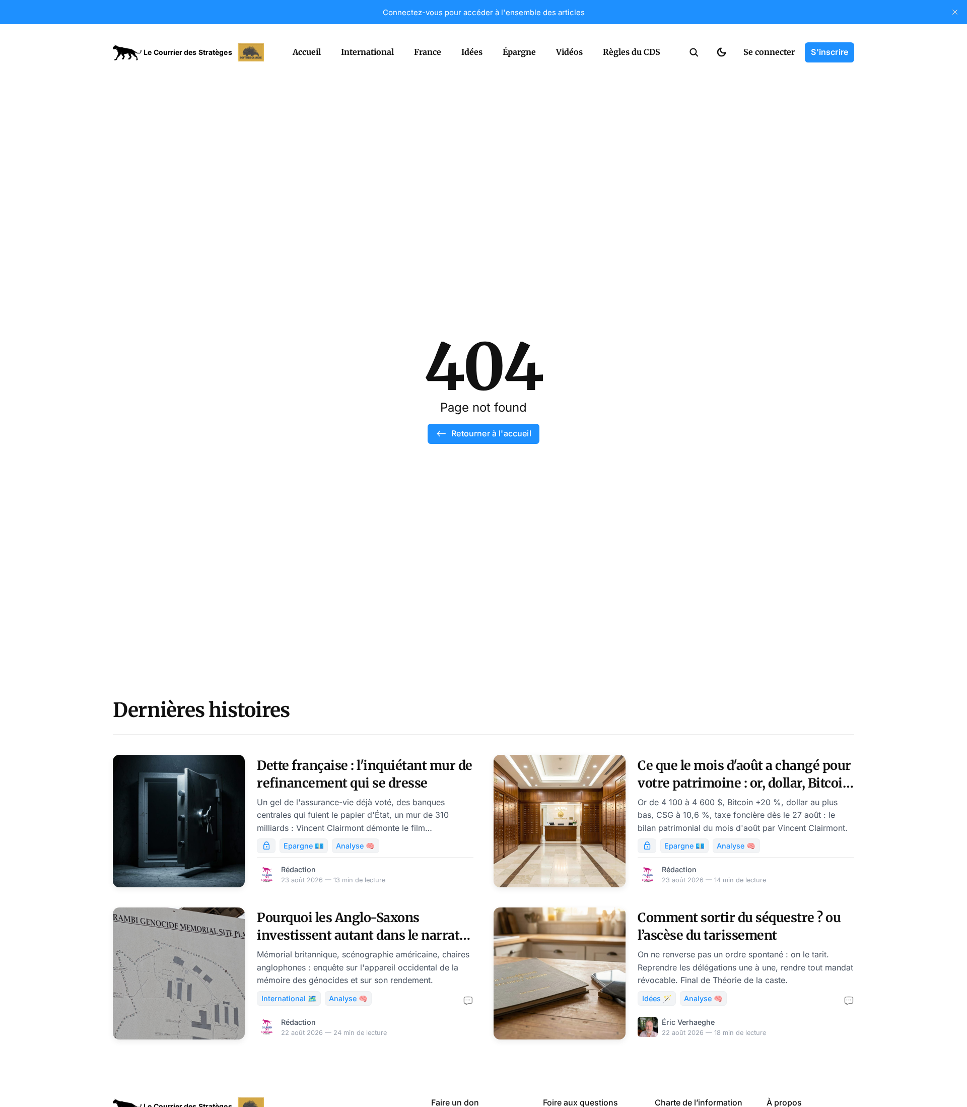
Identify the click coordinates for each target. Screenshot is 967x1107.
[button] (694, 52)
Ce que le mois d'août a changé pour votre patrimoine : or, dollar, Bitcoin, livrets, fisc (746, 783)
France (427, 52)
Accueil (307, 52)
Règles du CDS (631, 52)
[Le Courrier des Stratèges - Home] (191, 52)
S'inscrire (829, 52)
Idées (471, 52)
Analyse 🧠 (355, 845)
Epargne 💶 (304, 845)
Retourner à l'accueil (491, 433)
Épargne (519, 52)
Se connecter (769, 52)
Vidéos (569, 52)
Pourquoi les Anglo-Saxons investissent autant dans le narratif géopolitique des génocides (362, 935)
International (367, 52)
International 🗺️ (289, 998)
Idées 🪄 (657, 998)
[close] (955, 12)
